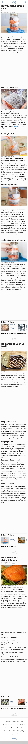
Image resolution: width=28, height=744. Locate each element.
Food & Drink (20, 721)
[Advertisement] (14, 71)
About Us (7, 728)
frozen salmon (18, 126)
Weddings (22, 724)
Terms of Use (12, 731)
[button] (2, 2)
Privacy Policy (20, 731)
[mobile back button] (2, 2)
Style (17, 724)
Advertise (13, 728)
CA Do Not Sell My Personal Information (14, 734)
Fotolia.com (14, 585)
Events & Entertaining (10, 721)
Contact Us (20, 728)
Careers (6, 731)
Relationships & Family (9, 724)
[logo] (14, 2)
